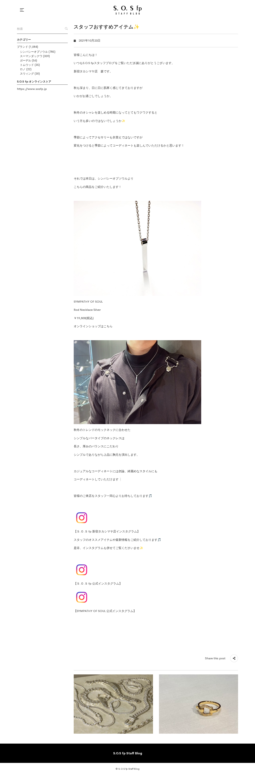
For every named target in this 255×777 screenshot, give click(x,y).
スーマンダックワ (31, 56)
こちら (108, 326)
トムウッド (27, 65)
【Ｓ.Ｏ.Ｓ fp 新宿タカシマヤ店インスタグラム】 (107, 531)
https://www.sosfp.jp (32, 89)
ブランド (22, 47)
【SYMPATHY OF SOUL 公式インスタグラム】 (105, 611)
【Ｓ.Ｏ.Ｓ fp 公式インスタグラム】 (98, 583)
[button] (22, 10)
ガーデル (25, 60)
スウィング (27, 73)
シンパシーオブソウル (34, 51)
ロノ (23, 69)
